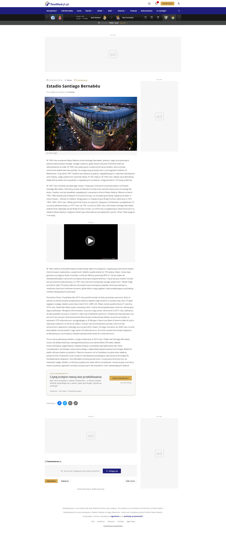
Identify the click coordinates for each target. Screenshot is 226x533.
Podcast (133, 11)
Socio (79, 11)
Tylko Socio (130, 481)
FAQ (93, 521)
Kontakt (120, 521)
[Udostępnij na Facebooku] (59, 403)
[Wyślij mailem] (70, 403)
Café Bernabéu (67, 11)
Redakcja (101, 521)
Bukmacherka (146, 11)
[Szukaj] (179, 10)
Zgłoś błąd (131, 521)
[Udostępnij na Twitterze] (65, 403)
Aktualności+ (51, 11)
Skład (99, 11)
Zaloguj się (113, 471)
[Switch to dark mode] (149, 3)
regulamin (114, 516)
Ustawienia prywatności (113, 526)
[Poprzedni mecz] (47, 17)
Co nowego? (161, 11)
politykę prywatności (133, 516)
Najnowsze (51, 481)
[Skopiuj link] (76, 403)
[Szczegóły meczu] (52, 17)
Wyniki (88, 11)
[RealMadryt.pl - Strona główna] (57, 3)
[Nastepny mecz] (179, 17)
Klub (110, 11)
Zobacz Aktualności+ (120, 378)
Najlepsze (65, 481)
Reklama (111, 521)
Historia (121, 11)
